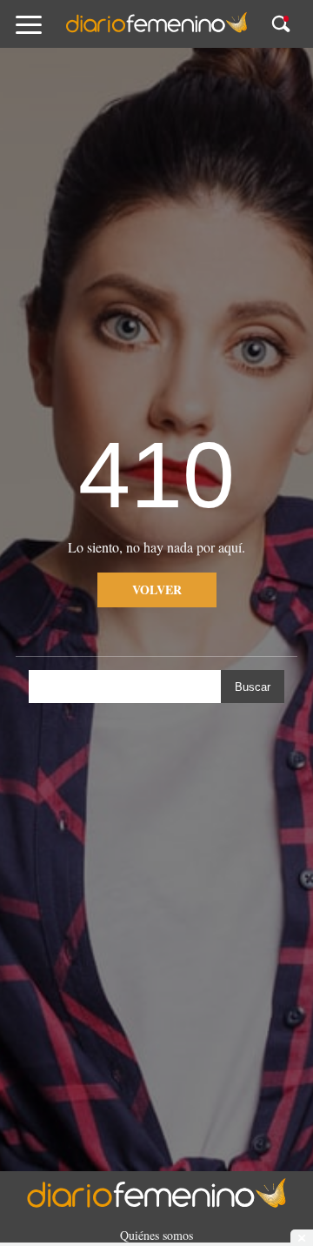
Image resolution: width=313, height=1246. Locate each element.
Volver (157, 589)
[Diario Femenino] (156, 29)
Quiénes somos (156, 1235)
